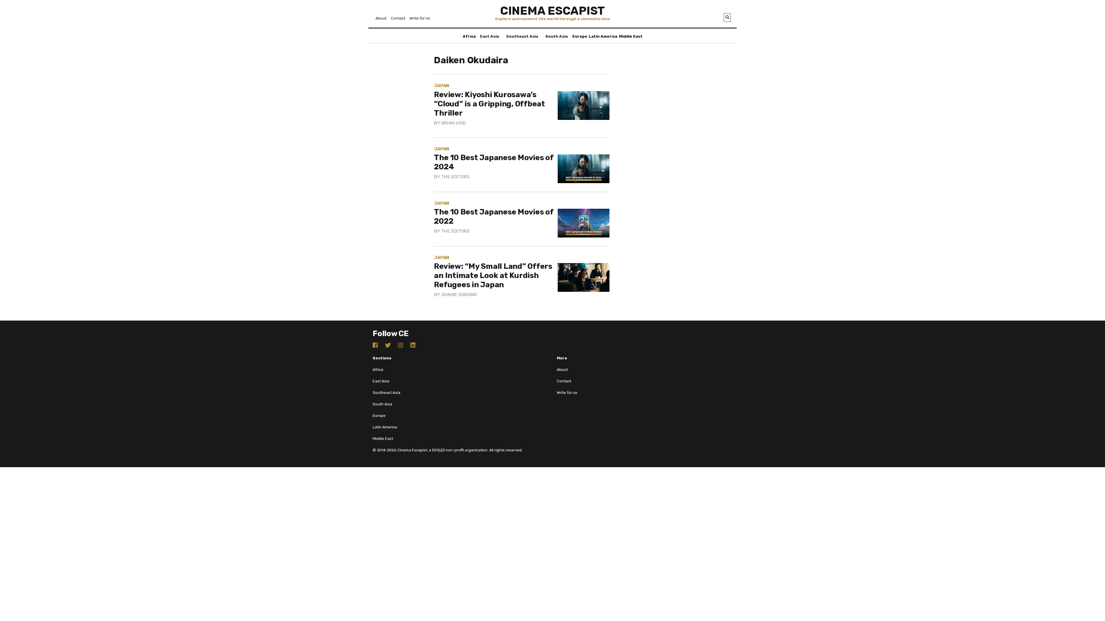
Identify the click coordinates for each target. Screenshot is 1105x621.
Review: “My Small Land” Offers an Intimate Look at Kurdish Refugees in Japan (493, 275)
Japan (441, 85)
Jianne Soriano (459, 294)
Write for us (567, 392)
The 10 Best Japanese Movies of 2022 (493, 216)
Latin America (603, 36)
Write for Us (419, 18)
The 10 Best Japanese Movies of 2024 (493, 162)
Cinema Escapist (552, 11)
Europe (579, 36)
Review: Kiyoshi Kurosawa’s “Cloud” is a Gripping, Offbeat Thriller (489, 104)
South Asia (556, 36)
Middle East (631, 36)
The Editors (455, 176)
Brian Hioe (453, 123)
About (381, 18)
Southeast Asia (522, 36)
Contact (398, 18)
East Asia (489, 36)
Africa (469, 36)
